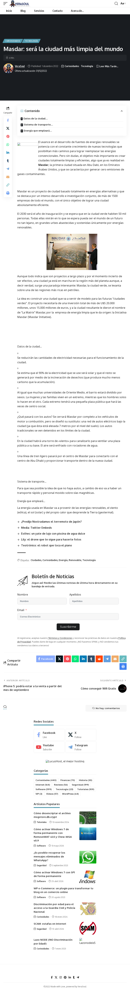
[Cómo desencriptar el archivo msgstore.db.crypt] (87, 817)
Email (20, 610)
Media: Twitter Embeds (36, 527)
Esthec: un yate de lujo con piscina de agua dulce (53, 533)
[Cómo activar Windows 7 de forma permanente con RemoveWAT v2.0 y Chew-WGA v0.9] (87, 833)
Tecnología (31, 41)
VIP (39, 793)
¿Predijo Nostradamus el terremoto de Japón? (51, 521)
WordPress (70, 793)
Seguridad (80, 784)
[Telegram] (81, 747)
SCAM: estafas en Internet (50, 923)
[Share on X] (8, 128)
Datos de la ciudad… (36, 118)
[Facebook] (49, 735)
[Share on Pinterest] (8, 136)
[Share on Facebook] (8, 120)
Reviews (61, 784)
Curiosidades (12, 41)
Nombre (22, 594)
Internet (43, 784)
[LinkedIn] (70, 977)
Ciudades (36, 560)
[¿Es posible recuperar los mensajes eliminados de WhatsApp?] (87, 857)
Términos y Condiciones (60, 638)
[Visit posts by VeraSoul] (8, 68)
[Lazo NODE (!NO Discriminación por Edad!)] (87, 944)
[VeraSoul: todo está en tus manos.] (20, 3)
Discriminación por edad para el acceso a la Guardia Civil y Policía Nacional (54, 908)
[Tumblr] (73, 977)
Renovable (75, 560)
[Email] (8, 177)
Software (44, 789)
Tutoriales (85, 789)
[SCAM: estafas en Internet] (87, 928)
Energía (63, 560)
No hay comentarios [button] (108, 708)
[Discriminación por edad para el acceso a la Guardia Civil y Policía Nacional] (87, 908)
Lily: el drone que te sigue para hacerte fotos (51, 539)
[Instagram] (61, 977)
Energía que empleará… (38, 130)
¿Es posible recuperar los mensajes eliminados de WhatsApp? (49, 856)
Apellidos (75, 594)
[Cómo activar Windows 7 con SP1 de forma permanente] (87, 877)
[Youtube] (49, 747)
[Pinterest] (65, 977)
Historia (85, 780)
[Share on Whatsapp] (8, 144)
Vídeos (52, 793)
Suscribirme (68, 626)
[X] (81, 735)
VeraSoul (20, 66)
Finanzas (67, 780)
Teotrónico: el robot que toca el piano (46, 545)
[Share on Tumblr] (8, 161)
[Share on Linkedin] (8, 153)
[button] (6, 3)
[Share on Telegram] (8, 169)
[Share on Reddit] (99, 659)
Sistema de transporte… (38, 124)
